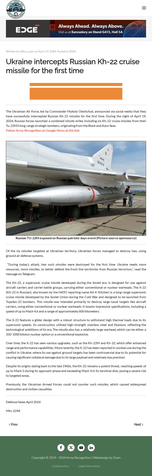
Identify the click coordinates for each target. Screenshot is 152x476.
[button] (144, 8)
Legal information (89, 466)
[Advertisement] (76, 85)
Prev (14, 424)
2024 (72, 51)
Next (137, 424)
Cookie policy (60, 466)
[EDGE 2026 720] (76, 28)
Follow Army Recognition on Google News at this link (43, 130)
